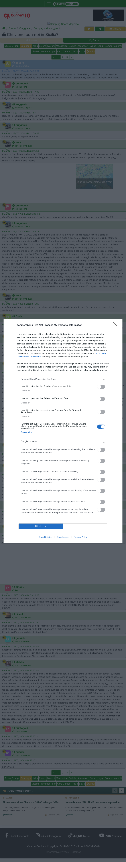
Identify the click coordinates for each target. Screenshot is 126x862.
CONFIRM (41, 526)
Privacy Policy (80, 537)
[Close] (116, 325)
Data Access (63, 537)
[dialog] (63, 431)
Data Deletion (45, 537)
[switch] (101, 387)
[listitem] (63, 380)
